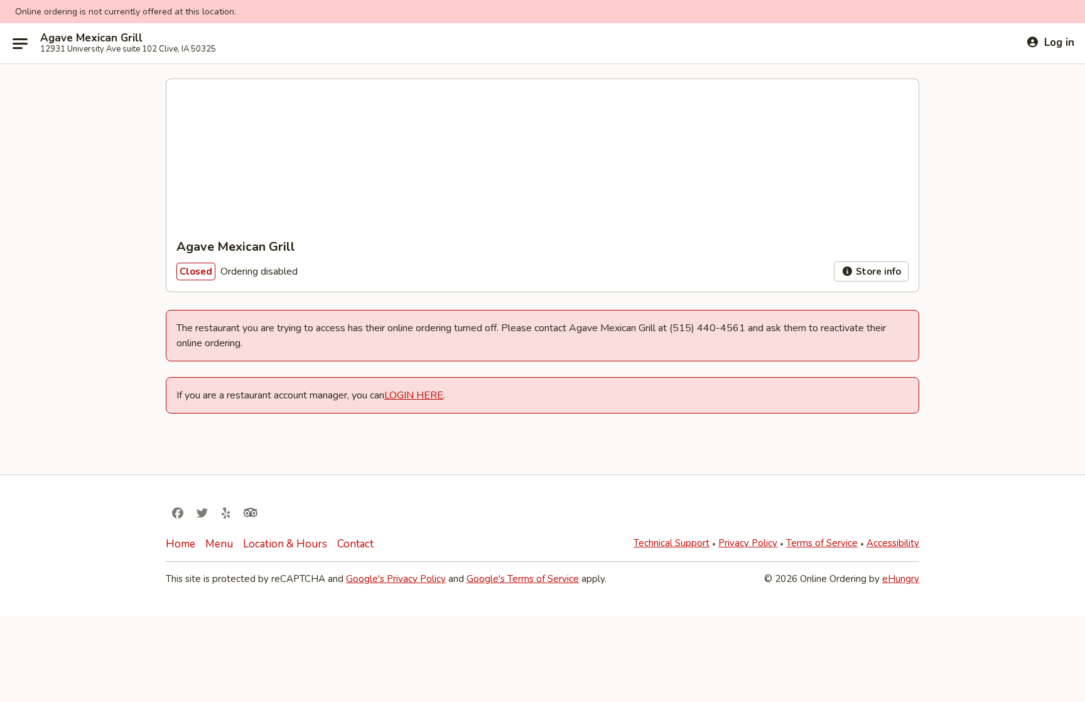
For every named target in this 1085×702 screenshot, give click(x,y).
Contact (355, 544)
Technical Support (672, 543)
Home (180, 544)
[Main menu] (20, 43)
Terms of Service (822, 543)
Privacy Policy (747, 543)
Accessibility (892, 543)
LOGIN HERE (413, 395)
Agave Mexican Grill (91, 38)
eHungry (900, 579)
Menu (219, 544)
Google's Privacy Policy (396, 579)
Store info (877, 271)
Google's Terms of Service (523, 579)
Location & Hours (285, 544)
